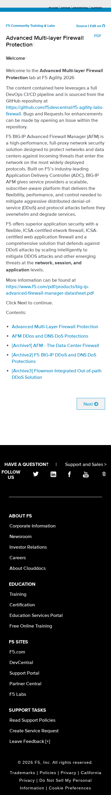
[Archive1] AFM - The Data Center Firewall (55, 345)
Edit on (96, 26)
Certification (22, 604)
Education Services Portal (36, 615)
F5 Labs (17, 694)
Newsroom (20, 536)
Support (96, 8)
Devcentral (80, 8)
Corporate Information (32, 525)
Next (88, 403)
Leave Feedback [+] (29, 741)
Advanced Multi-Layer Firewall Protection (55, 326)
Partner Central (25, 683)
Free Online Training (30, 625)
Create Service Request (34, 730)
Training (17, 594)
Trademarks (22, 772)
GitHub (65, 8)
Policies (48, 772)
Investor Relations (28, 547)
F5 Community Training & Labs (30, 26)
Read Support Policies (32, 720)
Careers (17, 557)
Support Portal (24, 672)
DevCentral (21, 662)
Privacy (68, 772)
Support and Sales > (86, 464)
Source (81, 26)
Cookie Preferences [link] (70, 788)
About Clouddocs (27, 568)
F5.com (53, 8)
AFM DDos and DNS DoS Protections (50, 335)
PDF (97, 36)
